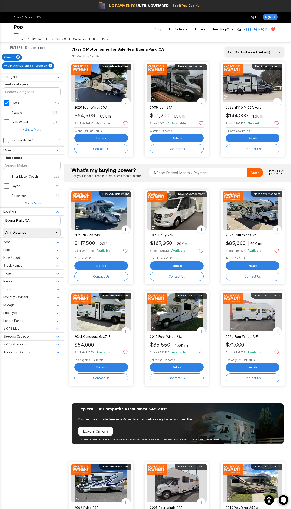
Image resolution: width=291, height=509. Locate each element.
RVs (38, 17)
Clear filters (38, 47)
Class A (17, 112)
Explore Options (95, 431)
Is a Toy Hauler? (22, 140)
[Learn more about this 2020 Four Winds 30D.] (101, 83)
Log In (253, 17)
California (79, 39)
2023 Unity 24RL (162, 235)
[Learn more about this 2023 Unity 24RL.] (177, 210)
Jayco (16, 186)
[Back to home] (18, 29)
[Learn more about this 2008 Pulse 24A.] (101, 483)
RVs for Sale (40, 39)
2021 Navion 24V (87, 235)
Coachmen (19, 195)
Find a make (13, 158)
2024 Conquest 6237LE (92, 336)
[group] (12, 57)
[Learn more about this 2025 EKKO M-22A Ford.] (252, 83)
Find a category (16, 84)
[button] (269, 500)
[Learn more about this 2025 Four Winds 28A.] (177, 483)
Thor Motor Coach (25, 176)
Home (21, 39)
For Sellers (176, 29)
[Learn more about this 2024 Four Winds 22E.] (252, 210)
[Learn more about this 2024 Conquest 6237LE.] (101, 312)
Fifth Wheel (20, 122)
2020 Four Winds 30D (90, 107)
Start (255, 173)
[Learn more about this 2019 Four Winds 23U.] (177, 312)
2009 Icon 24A (161, 107)
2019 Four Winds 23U (166, 336)
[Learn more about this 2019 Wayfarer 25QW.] (252, 483)
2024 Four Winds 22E (242, 235)
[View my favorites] (273, 29)
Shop (158, 29)
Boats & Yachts (23, 17)
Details (101, 138)
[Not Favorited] (125, 123)
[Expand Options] (125, 102)
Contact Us (101, 149)
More (199, 29)
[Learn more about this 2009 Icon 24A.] (177, 83)
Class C (61, 39)
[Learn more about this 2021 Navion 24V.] (101, 210)
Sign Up (270, 17)
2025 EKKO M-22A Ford (244, 107)
